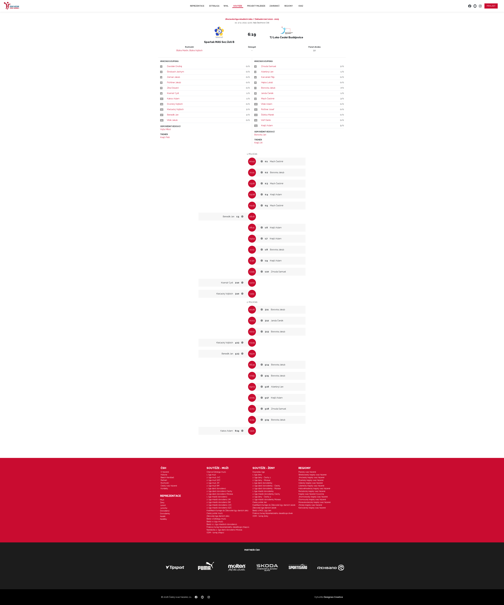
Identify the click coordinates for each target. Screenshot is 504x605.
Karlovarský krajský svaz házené (312, 508)
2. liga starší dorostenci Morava (220, 494)
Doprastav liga (259, 472)
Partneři (164, 480)
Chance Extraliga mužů (216, 472)
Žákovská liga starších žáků (218, 516)
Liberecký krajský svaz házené (311, 486)
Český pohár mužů (215, 513)
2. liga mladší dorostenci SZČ (219, 508)
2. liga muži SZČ (213, 480)
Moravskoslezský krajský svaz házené (314, 502)
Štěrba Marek (267, 114)
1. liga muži (211, 475)
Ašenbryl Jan (267, 71)
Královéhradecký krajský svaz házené (314, 488)
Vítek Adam (266, 104)
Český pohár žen (260, 502)
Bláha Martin (182, 50)
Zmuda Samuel (268, 66)
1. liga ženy (257, 475)
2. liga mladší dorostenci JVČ (219, 505)
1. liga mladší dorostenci (217, 497)
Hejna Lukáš (267, 82)
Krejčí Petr (165, 137)
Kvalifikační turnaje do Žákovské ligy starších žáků (227, 510)
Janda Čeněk (267, 93)
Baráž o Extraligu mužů (216, 519)
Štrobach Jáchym (175, 71)
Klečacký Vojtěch (175, 109)
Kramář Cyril (173, 93)
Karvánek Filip (268, 77)
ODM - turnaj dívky (260, 516)
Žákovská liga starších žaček (264, 508)
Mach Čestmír (267, 98)
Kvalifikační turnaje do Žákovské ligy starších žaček (274, 505)
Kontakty (164, 488)
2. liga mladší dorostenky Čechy (266, 494)
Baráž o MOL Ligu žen (262, 510)
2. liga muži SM (213, 486)
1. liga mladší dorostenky (263, 491)
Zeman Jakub (173, 77)
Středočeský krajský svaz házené (312, 475)
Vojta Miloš (165, 129)
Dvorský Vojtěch (175, 104)
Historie (164, 475)
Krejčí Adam (267, 125)
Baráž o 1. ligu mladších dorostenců (222, 524)
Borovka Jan (260, 134)
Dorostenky (165, 513)
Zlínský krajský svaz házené (310, 505)
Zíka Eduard (172, 88)
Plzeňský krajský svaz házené (310, 480)
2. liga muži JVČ (213, 477)
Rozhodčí (165, 483)
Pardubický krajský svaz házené (311, 491)
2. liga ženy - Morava (261, 480)
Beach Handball (167, 477)
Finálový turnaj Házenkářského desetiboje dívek (273, 513)
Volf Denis (266, 120)
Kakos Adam (173, 98)
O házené (165, 472)
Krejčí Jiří (258, 142)
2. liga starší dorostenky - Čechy (266, 486)
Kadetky (163, 519)
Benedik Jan (172, 114)
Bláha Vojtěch (196, 50)
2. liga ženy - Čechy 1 (262, 477)
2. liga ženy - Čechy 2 (262, 497)
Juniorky (163, 508)
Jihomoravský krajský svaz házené (313, 497)
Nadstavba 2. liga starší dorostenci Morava (224, 530)
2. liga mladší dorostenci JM (218, 499)
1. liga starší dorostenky (262, 483)
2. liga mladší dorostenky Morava (267, 499)
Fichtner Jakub (174, 82)
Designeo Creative (333, 597)
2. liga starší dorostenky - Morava (267, 488)
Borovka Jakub (268, 88)
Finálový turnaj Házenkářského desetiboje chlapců (228, 527)
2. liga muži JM (213, 483)
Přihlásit (491, 6)
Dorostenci (164, 511)
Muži (162, 500)
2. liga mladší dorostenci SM (219, 502)
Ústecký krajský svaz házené (310, 483)
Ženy (162, 502)
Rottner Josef (267, 109)
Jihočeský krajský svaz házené (311, 477)
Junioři (163, 505)
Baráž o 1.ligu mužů (215, 522)
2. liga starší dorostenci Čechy (219, 491)
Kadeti (162, 516)
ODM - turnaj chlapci (215, 533)
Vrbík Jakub (172, 120)
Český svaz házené (169, 486)
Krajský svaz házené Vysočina (311, 494)
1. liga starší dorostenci (216, 488)
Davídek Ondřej (174, 66)
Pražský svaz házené (307, 472)
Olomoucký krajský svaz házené (312, 499)
